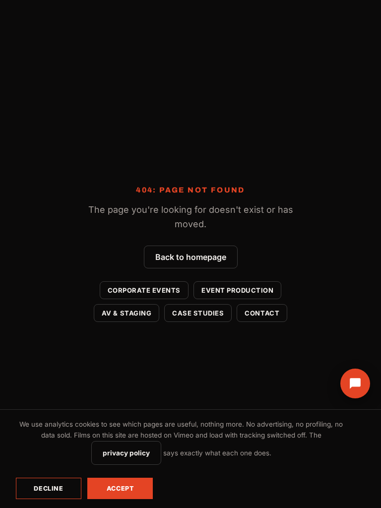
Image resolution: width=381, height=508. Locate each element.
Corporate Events (144, 290)
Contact (262, 313)
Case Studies (198, 313)
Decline (48, 488)
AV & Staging (126, 313)
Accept (120, 488)
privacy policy (126, 453)
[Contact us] (355, 383)
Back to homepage (190, 257)
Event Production (237, 290)
